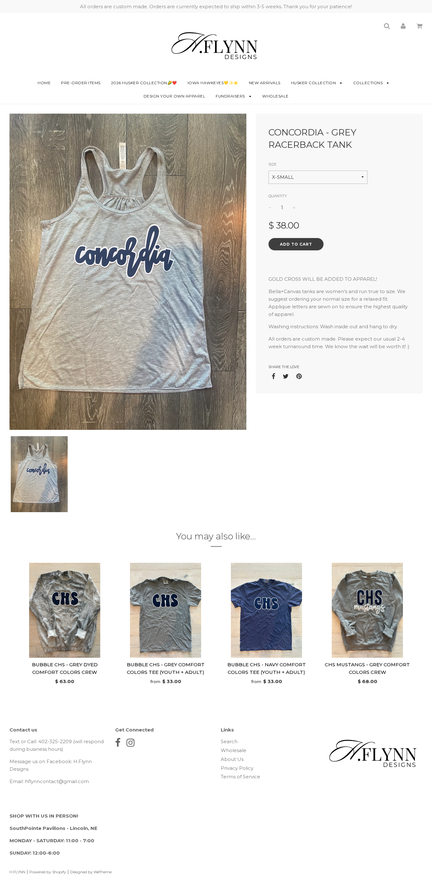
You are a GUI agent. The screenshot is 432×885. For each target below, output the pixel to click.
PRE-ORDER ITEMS (81, 82)
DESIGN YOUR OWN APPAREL (175, 96)
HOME (44, 82)
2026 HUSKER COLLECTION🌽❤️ (144, 82)
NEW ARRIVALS (265, 82)
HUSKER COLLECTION (314, 82)
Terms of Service (240, 777)
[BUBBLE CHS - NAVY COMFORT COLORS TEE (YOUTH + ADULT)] (266, 610)
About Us (232, 759)
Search (229, 741)
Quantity (277, 196)
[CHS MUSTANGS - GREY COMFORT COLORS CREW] (367, 610)
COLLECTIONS (368, 82)
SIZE (272, 164)
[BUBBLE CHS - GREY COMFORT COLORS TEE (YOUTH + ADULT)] (165, 610)
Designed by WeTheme (91, 871)
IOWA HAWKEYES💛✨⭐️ (213, 82)
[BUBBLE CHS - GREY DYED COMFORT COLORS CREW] (64, 610)
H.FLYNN (17, 871)
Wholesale (275, 96)
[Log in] (403, 26)
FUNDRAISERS (231, 96)
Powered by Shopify (47, 871)
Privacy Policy (237, 768)
